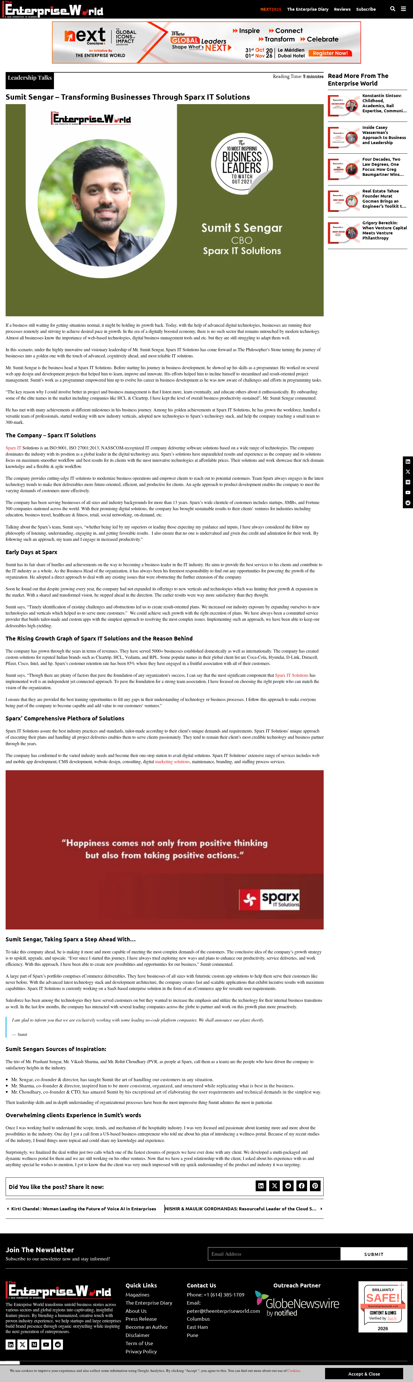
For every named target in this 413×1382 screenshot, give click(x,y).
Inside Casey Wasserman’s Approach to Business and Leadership (384, 135)
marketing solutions (172, 761)
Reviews (342, 9)
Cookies (293, 1370)
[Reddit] (408, 503)
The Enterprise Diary (307, 9)
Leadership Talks (30, 77)
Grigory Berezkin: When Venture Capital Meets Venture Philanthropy (384, 230)
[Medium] (408, 482)
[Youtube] (408, 492)
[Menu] (403, 9)
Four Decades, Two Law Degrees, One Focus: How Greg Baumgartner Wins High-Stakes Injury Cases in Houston (381, 166)
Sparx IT (13, 448)
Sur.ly (392, 1318)
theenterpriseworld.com (383, 1306)
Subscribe (366, 9)
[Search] (392, 8)
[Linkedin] (408, 461)
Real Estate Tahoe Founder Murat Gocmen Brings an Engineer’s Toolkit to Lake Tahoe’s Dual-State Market (383, 198)
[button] (261, 1186)
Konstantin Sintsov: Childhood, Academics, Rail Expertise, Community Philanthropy (384, 103)
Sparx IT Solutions (291, 675)
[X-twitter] (408, 472)
